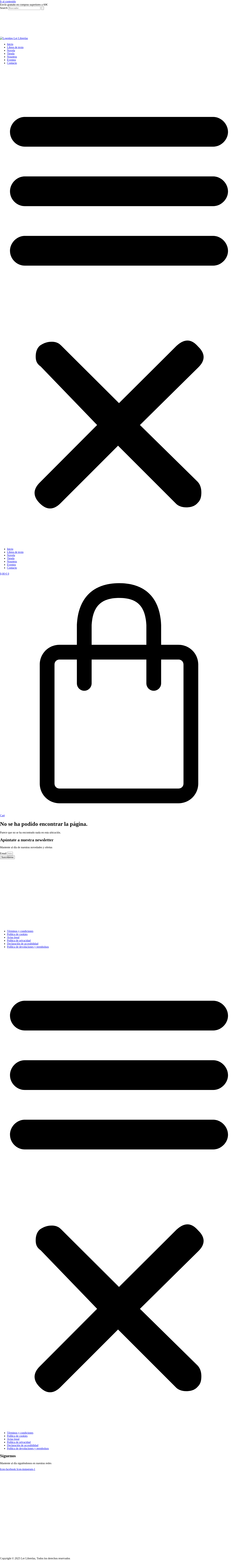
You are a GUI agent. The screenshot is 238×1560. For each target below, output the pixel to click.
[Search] (42, 8)
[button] (119, 306)
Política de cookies (17, 934)
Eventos (11, 59)
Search (3, 7)
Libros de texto (15, 47)
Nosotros (12, 56)
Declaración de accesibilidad (22, 943)
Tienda (10, 53)
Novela (11, 50)
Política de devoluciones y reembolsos (28, 946)
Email (3, 853)
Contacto (12, 62)
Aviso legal (13, 937)
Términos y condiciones (20, 931)
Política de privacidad (19, 940)
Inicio (10, 44)
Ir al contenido (8, 1)
